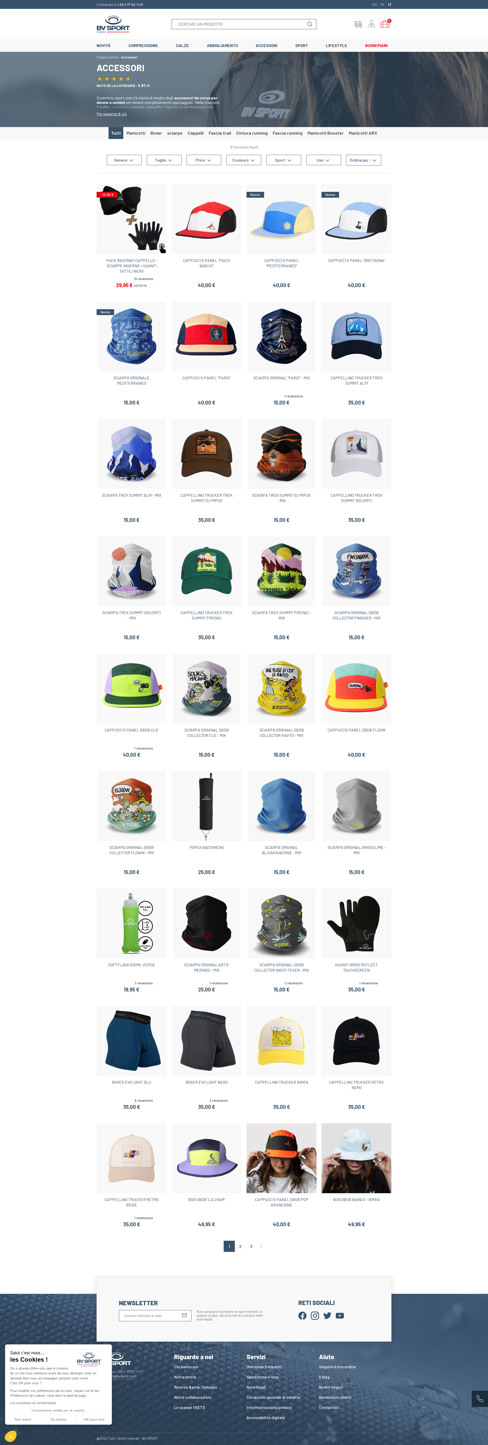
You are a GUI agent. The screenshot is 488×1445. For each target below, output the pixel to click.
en (374, 4)
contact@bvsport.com (119, 1376)
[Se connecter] (371, 24)
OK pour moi (94, 1419)
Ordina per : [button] (360, 160)
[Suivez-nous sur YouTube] (340, 1315)
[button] (11, 1436)
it (389, 4)
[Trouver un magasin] (358, 24)
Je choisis (58, 1419)
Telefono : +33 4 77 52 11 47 (122, 1371)
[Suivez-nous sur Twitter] (327, 1315)
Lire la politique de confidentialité (33, 1403)
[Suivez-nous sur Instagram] (315, 1315)
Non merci (22, 1419)
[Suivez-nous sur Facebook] (302, 1315)
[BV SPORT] (113, 23)
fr (382, 4)
